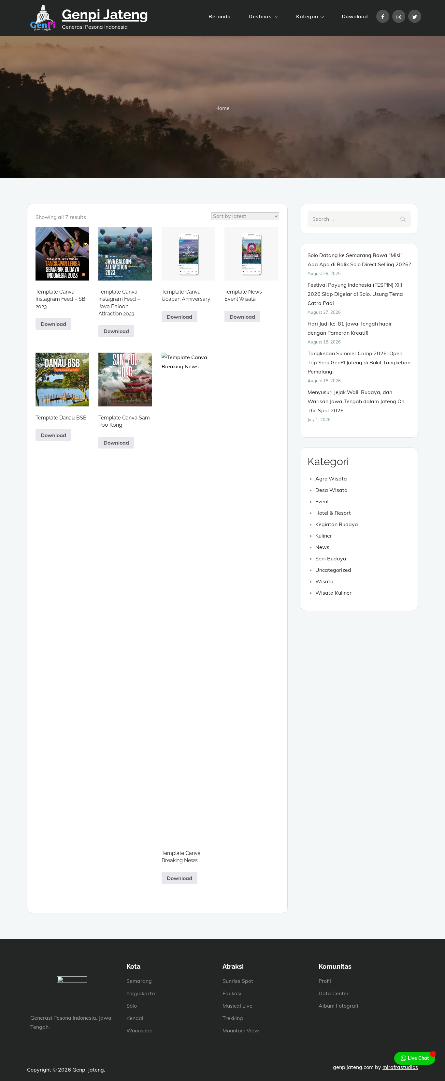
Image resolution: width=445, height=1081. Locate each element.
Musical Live (237, 1005)
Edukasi (232, 993)
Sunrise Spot (238, 981)
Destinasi (261, 16)
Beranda (219, 16)
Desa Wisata (331, 490)
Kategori (307, 16)
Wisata (324, 581)
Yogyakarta (140, 993)
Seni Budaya (330, 558)
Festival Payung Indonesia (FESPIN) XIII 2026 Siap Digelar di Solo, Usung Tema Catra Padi (355, 294)
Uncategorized (333, 570)
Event (322, 501)
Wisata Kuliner (333, 592)
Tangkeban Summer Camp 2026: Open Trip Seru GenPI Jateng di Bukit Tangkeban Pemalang (359, 362)
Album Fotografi (338, 1005)
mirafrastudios (400, 1067)
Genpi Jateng (105, 15)
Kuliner (323, 535)
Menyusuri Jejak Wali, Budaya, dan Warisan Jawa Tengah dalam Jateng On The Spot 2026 (356, 401)
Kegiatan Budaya (336, 524)
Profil (325, 981)
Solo (131, 1005)
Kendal (134, 1018)
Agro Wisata (331, 478)
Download (355, 16)
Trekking (233, 1018)
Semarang (139, 981)
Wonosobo (139, 1030)
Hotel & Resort (333, 513)
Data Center (334, 993)
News (322, 547)
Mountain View (241, 1030)
